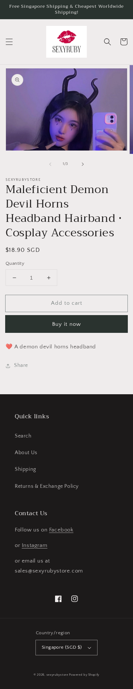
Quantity (15, 263)
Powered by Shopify (84, 674)
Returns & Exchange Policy (47, 486)
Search (23, 436)
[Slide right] (83, 164)
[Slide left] (50, 164)
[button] (9, 42)
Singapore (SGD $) (62, 647)
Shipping (25, 469)
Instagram (34, 545)
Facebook (61, 530)
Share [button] (21, 365)
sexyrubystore (57, 674)
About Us (26, 453)
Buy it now (66, 324)
